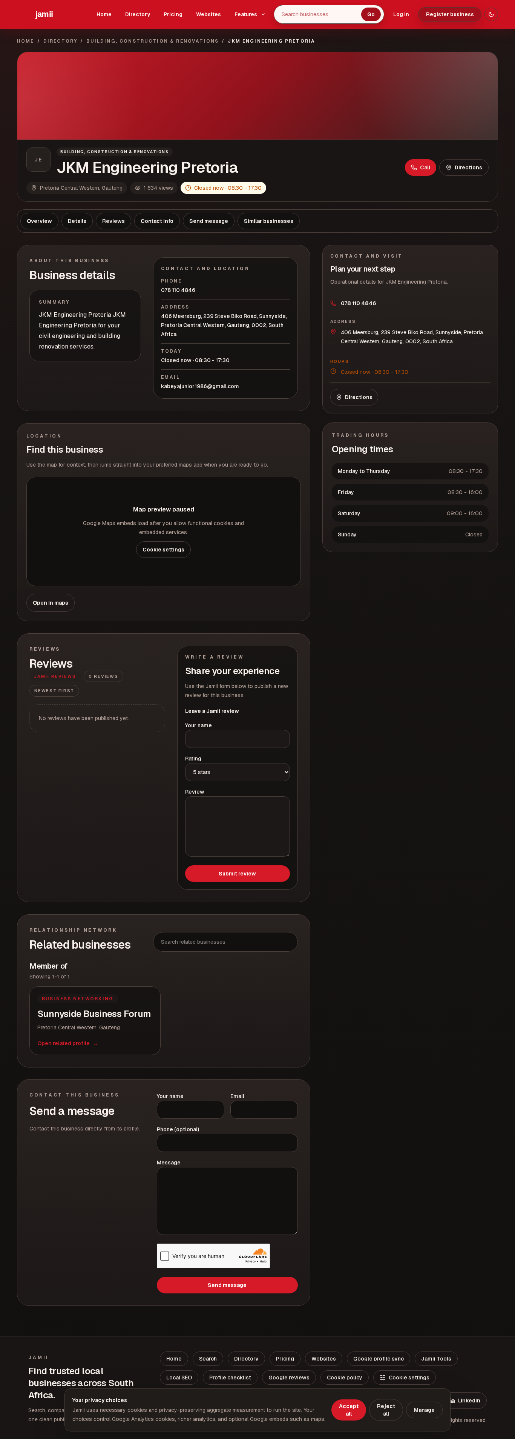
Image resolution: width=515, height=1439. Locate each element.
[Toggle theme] (491, 14)
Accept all (349, 1410)
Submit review (237, 873)
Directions (468, 167)
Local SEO (179, 1377)
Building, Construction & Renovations (152, 41)
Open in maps (50, 602)
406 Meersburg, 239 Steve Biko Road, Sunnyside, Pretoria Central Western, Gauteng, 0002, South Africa (224, 325)
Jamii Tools (436, 1358)
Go (371, 14)
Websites (208, 14)
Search (208, 1358)
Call (425, 167)
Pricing (173, 14)
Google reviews (289, 1377)
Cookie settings (163, 549)
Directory (137, 14)
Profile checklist (230, 1377)
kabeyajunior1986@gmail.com (200, 386)
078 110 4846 (178, 290)
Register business (450, 14)
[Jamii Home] (44, 14)
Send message (227, 1285)
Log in (401, 14)
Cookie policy (344, 1377)
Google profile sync (378, 1358)
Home (104, 14)
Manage (424, 1410)
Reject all (386, 1410)
